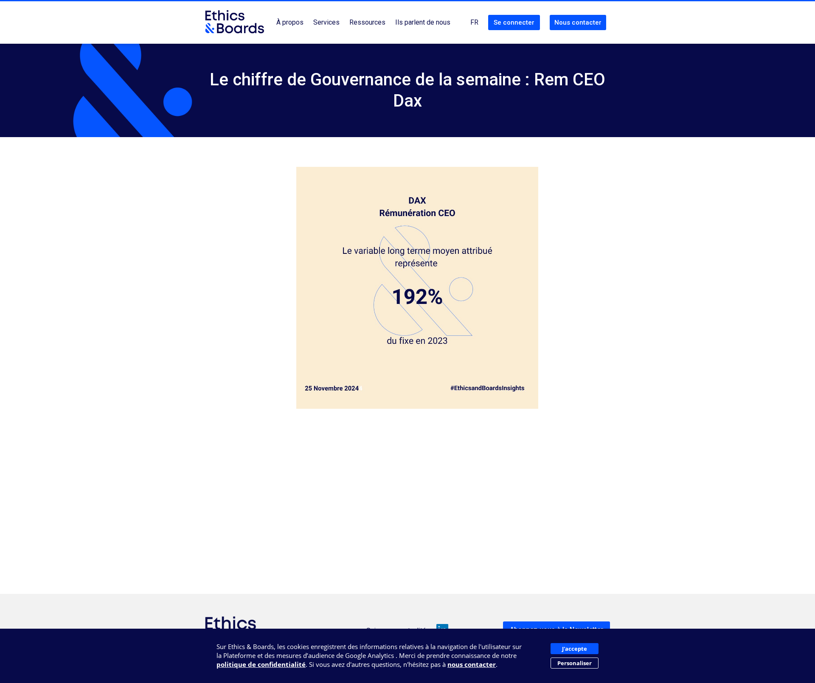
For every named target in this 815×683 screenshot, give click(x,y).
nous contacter (471, 664)
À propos (290, 22)
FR (474, 22)
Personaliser (574, 663)
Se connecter (514, 22)
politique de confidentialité (261, 664)
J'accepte (574, 648)
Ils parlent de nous (422, 22)
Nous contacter (577, 22)
